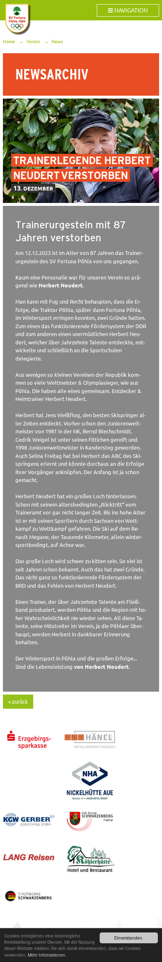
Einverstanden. (128, 938)
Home (9, 41)
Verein (33, 41)
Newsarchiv (51, 74)
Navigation (130, 10)
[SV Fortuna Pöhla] (17, 19)
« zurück (18, 702)
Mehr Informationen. (47, 955)
